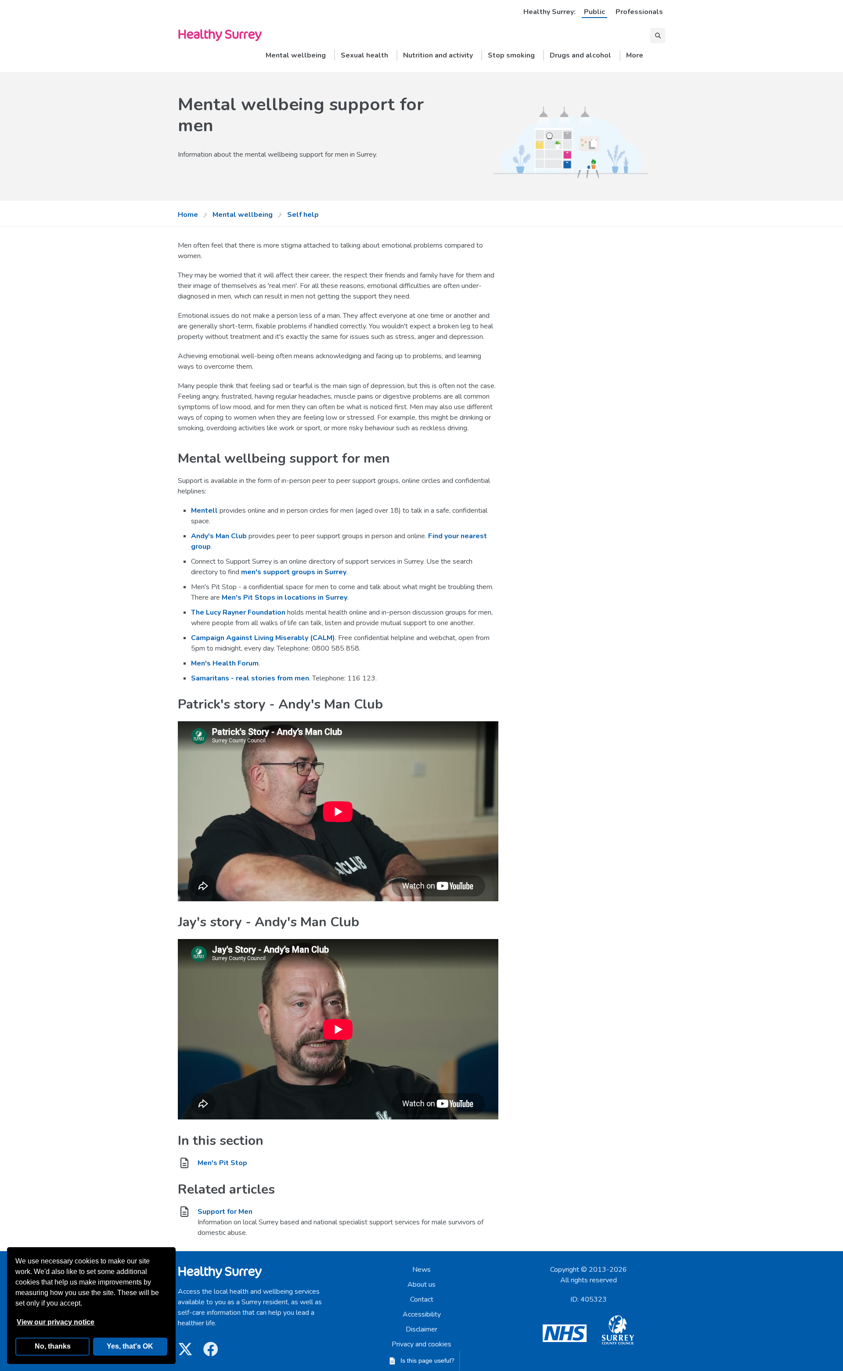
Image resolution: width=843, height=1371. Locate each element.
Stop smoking (511, 55)
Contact (421, 1299)
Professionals (639, 12)
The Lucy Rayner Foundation (238, 612)
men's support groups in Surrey (293, 572)
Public (594, 12)
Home (188, 215)
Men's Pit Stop (222, 1163)
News (421, 1269)
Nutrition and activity (438, 55)
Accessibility (422, 1314)
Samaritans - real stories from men (250, 678)
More (634, 55)
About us (421, 1284)
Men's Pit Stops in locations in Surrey (284, 597)
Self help (303, 215)
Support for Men (225, 1211)
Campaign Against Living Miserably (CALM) (263, 638)
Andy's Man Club (219, 536)
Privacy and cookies (421, 1344)
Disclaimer (421, 1329)
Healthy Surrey (219, 34)
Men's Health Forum (225, 663)
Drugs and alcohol (580, 55)
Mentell (204, 510)
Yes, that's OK (130, 1346)
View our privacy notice (55, 1322)
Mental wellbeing (296, 55)
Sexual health (364, 55)
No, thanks (53, 1346)
